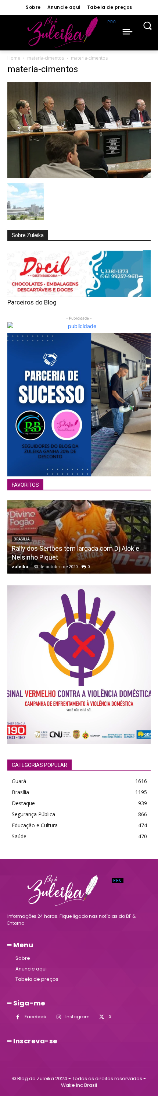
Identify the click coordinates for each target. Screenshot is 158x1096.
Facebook (36, 1017)
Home (13, 58)
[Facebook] (17, 1017)
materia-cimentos (45, 58)
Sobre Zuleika (28, 235)
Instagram (77, 1017)
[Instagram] (58, 1017)
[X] (101, 1017)
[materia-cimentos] (79, 176)
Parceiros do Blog (32, 302)
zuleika (20, 566)
